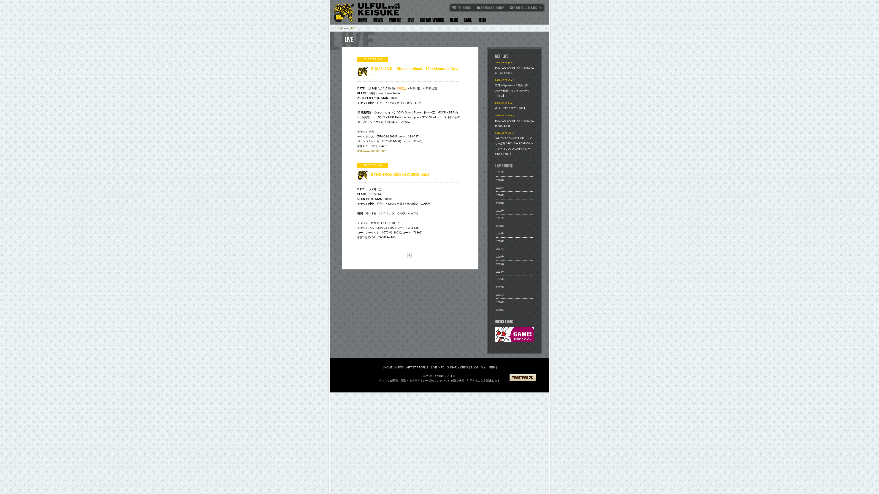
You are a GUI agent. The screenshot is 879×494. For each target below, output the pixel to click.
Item (481, 20)
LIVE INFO (437, 367)
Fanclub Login (524, 8)
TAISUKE (462, 8)
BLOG (474, 367)
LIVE (352, 28)
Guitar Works (432, 20)
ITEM (492, 367)
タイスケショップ (490, 8)
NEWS (399, 367)
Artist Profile (395, 20)
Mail (467, 20)
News (378, 20)
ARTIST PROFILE (417, 367)
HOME (339, 28)
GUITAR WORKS (457, 367)
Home (363, 20)
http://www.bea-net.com (371, 151)
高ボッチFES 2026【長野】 (510, 108)
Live (410, 20)
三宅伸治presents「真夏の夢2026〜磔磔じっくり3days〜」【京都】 (512, 90)
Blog (454, 20)
